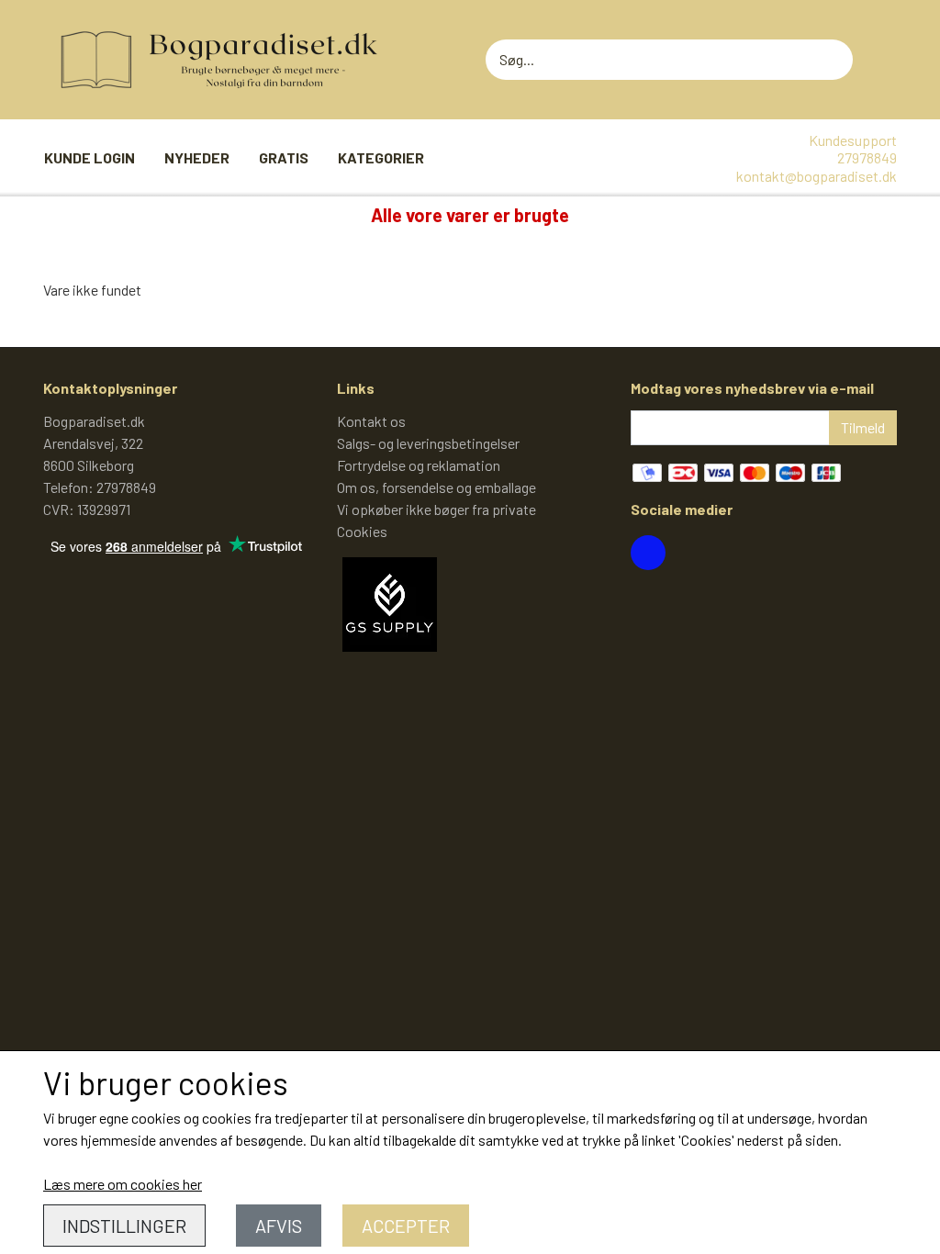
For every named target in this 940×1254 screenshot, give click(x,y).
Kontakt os (371, 421)
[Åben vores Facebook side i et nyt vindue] (648, 552)
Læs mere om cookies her (122, 1183)
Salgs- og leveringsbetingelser (428, 443)
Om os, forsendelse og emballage (436, 487)
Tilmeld (863, 427)
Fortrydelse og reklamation (418, 465)
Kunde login (89, 157)
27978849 (867, 157)
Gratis (283, 157)
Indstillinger (124, 1226)
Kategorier (381, 157)
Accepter (406, 1226)
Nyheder (196, 157)
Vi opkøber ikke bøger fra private (436, 509)
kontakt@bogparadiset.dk (816, 176)
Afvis (278, 1226)
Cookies (362, 531)
